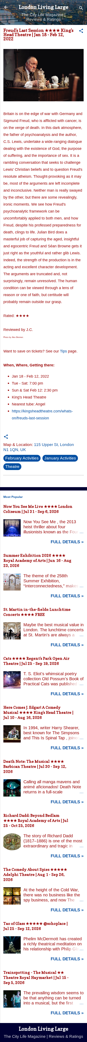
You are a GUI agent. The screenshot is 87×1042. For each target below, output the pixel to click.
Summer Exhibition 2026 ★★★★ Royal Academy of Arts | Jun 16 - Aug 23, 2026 (37, 560)
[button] (81, 31)
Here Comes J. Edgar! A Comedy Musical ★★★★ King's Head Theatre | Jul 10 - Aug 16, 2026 (38, 712)
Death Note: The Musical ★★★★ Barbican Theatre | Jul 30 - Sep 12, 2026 (34, 766)
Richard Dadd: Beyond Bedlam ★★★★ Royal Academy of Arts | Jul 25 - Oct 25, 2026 (35, 820)
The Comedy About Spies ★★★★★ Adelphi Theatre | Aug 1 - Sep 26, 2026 (35, 874)
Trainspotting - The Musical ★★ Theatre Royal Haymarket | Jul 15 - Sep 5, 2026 (36, 977)
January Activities (60, 458)
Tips (63, 351)
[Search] (81, 8)
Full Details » (67, 541)
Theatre (12, 466)
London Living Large (43, 7)
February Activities (22, 458)
